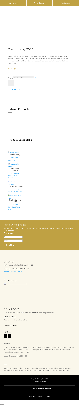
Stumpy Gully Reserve (15, 169)
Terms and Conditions (35, 396)
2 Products (15, 173)
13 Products (15, 158)
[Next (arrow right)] (3, 404)
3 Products (15, 189)
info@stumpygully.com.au (13, 271)
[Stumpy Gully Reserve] (15, 166)
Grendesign (43, 381)
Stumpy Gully (15, 155)
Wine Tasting (40, 3)
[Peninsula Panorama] (15, 184)
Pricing (10, 78)
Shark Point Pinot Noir (15, 201)
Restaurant (66, 3)
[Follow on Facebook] (5, 336)
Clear (35, 77)
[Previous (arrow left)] (1, 404)
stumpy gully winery (42, 388)
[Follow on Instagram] (9, 336)
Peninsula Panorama (15, 186)
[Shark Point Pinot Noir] (15, 198)
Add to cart (16, 89)
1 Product (15, 205)
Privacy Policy (46, 396)
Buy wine (13, 3)
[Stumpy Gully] (13, 153)
